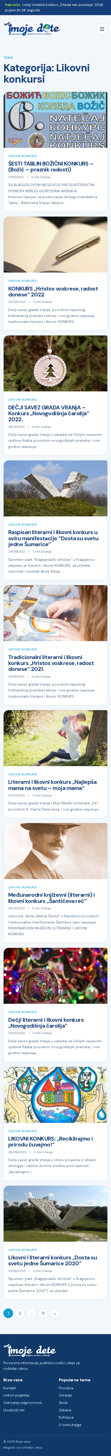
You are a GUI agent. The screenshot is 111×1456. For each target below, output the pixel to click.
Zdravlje (65, 1395)
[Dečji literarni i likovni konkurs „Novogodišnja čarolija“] (55, 976)
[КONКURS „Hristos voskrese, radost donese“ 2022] (55, 245)
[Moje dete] (31, 29)
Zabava (65, 1410)
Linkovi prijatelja (16, 1395)
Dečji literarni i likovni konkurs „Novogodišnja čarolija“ (46, 1022)
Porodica (66, 1388)
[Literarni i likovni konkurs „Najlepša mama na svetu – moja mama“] (55, 738)
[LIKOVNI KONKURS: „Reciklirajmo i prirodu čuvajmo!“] (55, 1095)
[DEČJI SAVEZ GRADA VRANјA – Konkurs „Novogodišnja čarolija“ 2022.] (55, 363)
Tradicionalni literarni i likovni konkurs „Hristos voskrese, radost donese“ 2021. (51, 663)
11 (43, 1313)
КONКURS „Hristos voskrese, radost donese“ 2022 (53, 291)
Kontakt (9, 1388)
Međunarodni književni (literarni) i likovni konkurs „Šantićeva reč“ (51, 897)
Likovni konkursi (22, 156)
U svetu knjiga (70, 1425)
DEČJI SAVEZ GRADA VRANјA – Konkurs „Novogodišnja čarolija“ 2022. (48, 413)
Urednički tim (14, 1410)
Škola (63, 1403)
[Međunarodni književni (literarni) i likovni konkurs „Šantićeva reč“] (55, 851)
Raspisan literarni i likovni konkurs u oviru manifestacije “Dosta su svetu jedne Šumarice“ (54, 538)
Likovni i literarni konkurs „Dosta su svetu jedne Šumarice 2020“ (52, 1260)
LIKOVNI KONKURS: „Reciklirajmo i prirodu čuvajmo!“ (50, 1141)
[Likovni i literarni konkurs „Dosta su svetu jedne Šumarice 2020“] (55, 1214)
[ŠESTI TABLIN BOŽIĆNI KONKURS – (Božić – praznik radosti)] (55, 120)
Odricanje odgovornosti (22, 1403)
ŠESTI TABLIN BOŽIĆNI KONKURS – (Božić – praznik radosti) (51, 166)
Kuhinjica (66, 1417)
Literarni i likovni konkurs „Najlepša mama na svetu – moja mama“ (52, 785)
